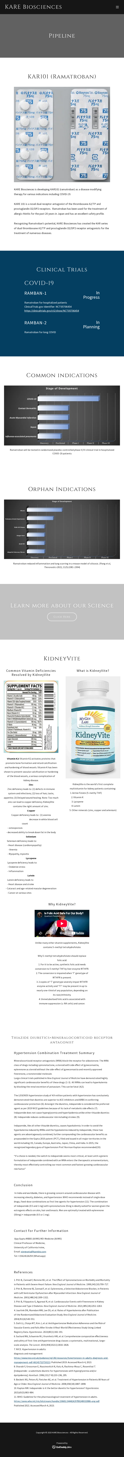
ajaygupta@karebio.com (33, 1251)
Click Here (62, 616)
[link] (33, 7)
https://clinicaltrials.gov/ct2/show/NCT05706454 (51, 310)
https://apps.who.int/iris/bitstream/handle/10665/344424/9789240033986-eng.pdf (56, 1401)
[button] (117, 7)
